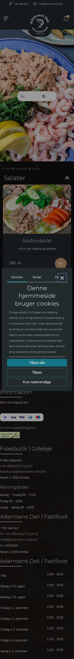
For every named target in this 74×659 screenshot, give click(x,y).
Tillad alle (37, 363)
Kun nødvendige (37, 382)
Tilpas (37, 372)
